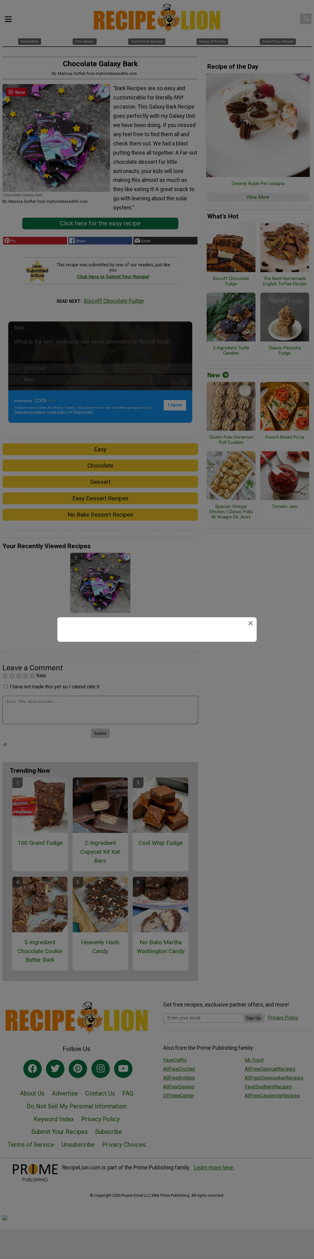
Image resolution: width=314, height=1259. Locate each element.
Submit (157, 668)
